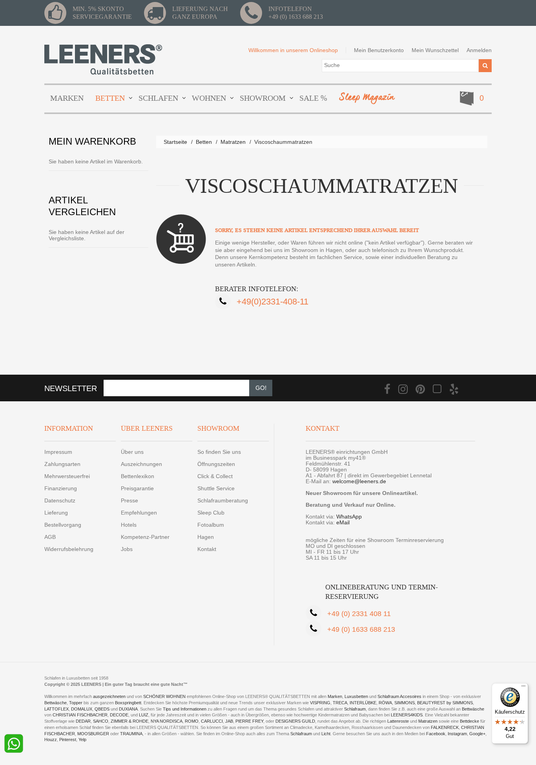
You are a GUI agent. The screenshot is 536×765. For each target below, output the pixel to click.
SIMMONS (404, 702)
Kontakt (206, 549)
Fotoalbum (210, 525)
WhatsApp (349, 516)
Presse (129, 500)
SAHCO (100, 721)
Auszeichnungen (141, 464)
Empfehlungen (139, 512)
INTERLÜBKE (363, 702)
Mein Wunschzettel (435, 50)
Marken (335, 696)
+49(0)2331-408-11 (272, 301)
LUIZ (143, 714)
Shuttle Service (216, 488)
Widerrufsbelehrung (68, 549)
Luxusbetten (356, 696)
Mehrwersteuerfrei (67, 476)
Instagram (457, 733)
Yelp (82, 739)
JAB (229, 721)
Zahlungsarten (62, 464)
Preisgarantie (137, 488)
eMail (343, 522)
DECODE (119, 714)
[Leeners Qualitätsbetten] (103, 59)
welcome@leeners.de (359, 481)
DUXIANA (128, 709)
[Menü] (523, 687)
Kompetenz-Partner (145, 537)
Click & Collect (215, 476)
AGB (50, 537)
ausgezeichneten (110, 696)
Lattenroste (398, 721)
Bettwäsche (55, 702)
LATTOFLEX (56, 709)
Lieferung (56, 512)
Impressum (58, 452)
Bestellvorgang (62, 525)
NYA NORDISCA (166, 721)
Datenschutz (59, 500)
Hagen (205, 537)
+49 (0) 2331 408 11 (359, 614)
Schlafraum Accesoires (399, 696)
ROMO (192, 721)
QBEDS (102, 709)
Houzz (50, 739)
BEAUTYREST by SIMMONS (445, 702)
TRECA (340, 702)
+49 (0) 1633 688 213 (295, 16)
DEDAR (83, 721)
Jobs (127, 549)
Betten (204, 142)
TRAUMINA (131, 733)
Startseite (175, 142)
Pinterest (67, 739)
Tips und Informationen (184, 709)
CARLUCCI (212, 721)
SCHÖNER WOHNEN (164, 696)
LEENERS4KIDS (407, 714)
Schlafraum (355, 709)
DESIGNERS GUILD (295, 721)
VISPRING (320, 702)
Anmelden (479, 50)
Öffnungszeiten (216, 464)
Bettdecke (469, 721)
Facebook (435, 733)
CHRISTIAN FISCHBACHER (80, 714)
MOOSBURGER (93, 733)
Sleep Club (210, 512)
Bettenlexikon (137, 476)
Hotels (129, 525)
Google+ (477, 733)
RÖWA (385, 702)
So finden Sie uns (219, 452)
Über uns (132, 452)
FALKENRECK (445, 727)
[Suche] (485, 65)
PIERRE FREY (249, 721)
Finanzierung (60, 488)
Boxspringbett (128, 702)
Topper (75, 702)
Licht (325, 733)
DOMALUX (81, 709)
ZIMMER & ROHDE (129, 721)
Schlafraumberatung (222, 500)
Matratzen (233, 142)
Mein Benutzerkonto (379, 50)
